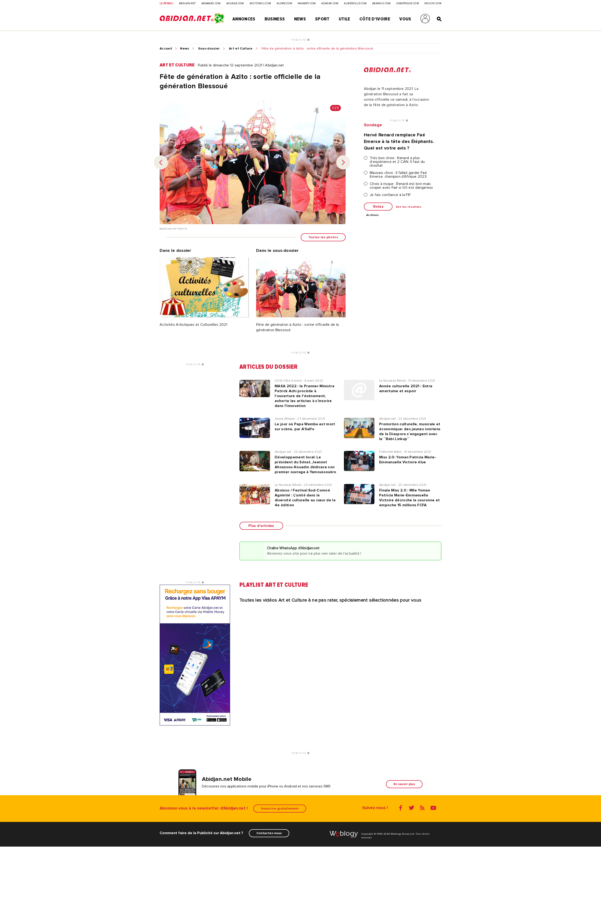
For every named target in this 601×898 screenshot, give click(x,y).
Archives (372, 215)
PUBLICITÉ (299, 40)
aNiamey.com (307, 3)
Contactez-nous (269, 833)
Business (275, 19)
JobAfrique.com (407, 3)
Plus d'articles (261, 525)
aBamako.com (211, 3)
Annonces (243, 19)
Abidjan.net (187, 3)
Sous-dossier (209, 48)
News (300, 19)
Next (343, 162)
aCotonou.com (260, 3)
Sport (322, 19)
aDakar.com (329, 3)
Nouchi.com (432, 3)
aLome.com (284, 3)
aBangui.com (381, 3)
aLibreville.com (355, 3)
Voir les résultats (408, 207)
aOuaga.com (235, 3)
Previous (161, 162)
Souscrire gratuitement (280, 808)
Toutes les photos (323, 237)
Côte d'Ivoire (374, 19)
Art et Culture (240, 48)
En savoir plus (404, 784)
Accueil (166, 48)
